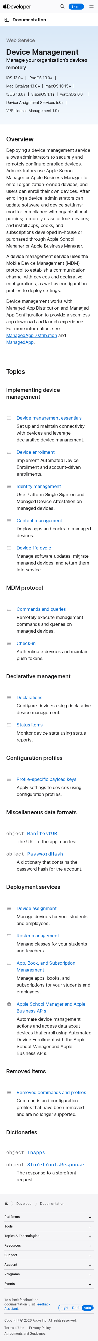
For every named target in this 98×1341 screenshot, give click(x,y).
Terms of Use (14, 1328)
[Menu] (91, 6)
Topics (15, 372)
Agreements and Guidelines (24, 1334)
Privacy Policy (40, 1328)
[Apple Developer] (17, 6)
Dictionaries (21, 1132)
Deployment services (33, 886)
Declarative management (38, 676)
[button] (62, 6)
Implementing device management (33, 393)
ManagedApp (19, 342)
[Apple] (7, 1203)
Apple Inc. (40, 1320)
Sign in (76, 6)
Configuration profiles (34, 757)
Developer (24, 1204)
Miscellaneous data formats (41, 812)
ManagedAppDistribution (31, 335)
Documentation (29, 19)
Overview (20, 139)
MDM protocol (24, 587)
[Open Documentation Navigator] (7, 20)
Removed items (26, 1071)
